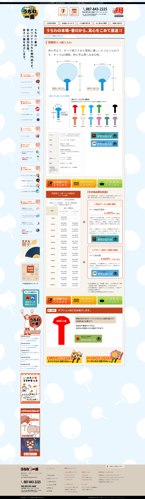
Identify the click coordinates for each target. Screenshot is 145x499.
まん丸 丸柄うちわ (27, 114)
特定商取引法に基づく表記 (96, 497)
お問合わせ (49, 488)
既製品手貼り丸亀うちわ (27, 231)
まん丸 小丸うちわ (27, 119)
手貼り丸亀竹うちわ (87, 489)
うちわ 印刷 (47, 36)
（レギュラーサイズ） (29, 216)
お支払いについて (52, 478)
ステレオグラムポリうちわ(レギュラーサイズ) (111, 477)
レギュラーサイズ (27, 82)
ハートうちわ (26, 136)
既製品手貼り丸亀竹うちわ (106, 482)
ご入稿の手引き (51, 481)
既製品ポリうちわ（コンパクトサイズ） (28, 223)
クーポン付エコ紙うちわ (29, 186)
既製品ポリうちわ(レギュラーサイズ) (109, 475)
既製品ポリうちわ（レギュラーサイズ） (28, 209)
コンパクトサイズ (27, 87)
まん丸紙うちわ (29, 191)
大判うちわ (25, 109)
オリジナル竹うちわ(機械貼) (27, 152)
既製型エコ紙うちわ (27, 181)
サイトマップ (121, 497)
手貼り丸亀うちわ (27, 158)
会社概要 (49, 491)
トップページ (50, 468)
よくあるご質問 (51, 485)
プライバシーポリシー (110, 497)
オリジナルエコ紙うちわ (29, 175)
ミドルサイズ (26, 93)
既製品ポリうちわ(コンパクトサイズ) (109, 479)
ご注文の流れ (50, 475)
